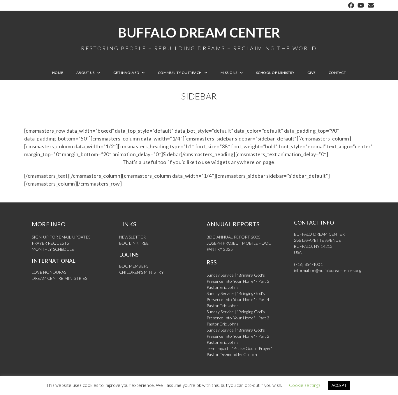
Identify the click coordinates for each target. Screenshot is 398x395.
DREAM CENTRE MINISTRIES (59, 278)
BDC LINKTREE (134, 243)
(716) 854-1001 (308, 264)
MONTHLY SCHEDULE (53, 249)
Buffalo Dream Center (199, 38)
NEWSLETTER (132, 236)
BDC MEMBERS (133, 266)
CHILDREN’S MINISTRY (141, 272)
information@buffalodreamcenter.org (327, 270)
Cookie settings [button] (305, 385)
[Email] (370, 5)
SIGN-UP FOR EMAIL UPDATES (61, 236)
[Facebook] (351, 5)
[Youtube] (361, 5)
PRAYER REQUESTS (50, 243)
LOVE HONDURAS (49, 272)
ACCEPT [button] (339, 385)
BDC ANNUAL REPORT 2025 (233, 236)
